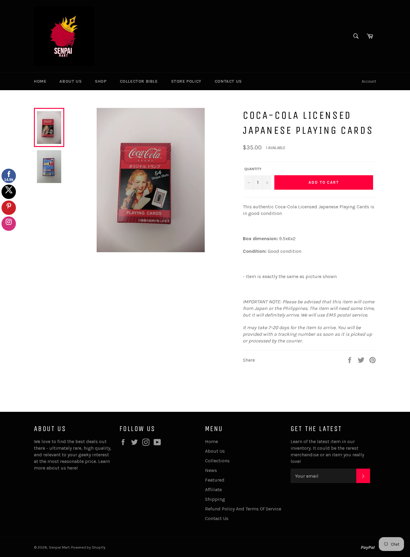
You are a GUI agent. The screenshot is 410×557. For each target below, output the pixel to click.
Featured (215, 480)
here (72, 468)
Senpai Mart (59, 547)
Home (40, 81)
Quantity (252, 169)
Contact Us (228, 81)
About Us (70, 81)
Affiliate (213, 489)
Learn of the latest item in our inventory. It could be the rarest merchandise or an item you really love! (327, 451)
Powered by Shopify (88, 547)
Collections (217, 461)
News (211, 470)
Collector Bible (139, 81)
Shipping (215, 499)
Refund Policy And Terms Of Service (243, 509)
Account (369, 81)
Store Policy (186, 81)
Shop (100, 81)
